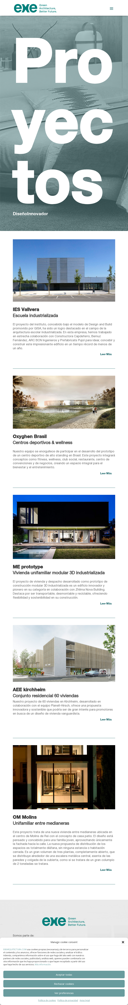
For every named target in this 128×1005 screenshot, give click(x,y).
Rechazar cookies (64, 983)
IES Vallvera (26, 309)
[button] (123, 942)
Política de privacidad (68, 1000)
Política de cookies (47, 1000)
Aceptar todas (64, 974)
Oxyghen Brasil (30, 436)
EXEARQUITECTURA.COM (14, 949)
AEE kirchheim (29, 689)
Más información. (43, 964)
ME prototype (28, 566)
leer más (106, 354)
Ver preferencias (64, 993)
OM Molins (25, 817)
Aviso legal (85, 1000)
